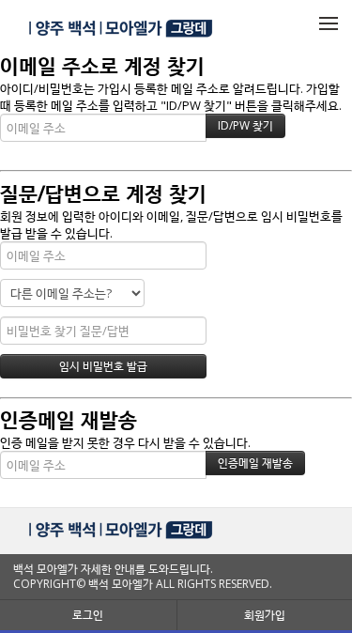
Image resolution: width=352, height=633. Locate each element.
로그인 (87, 615)
